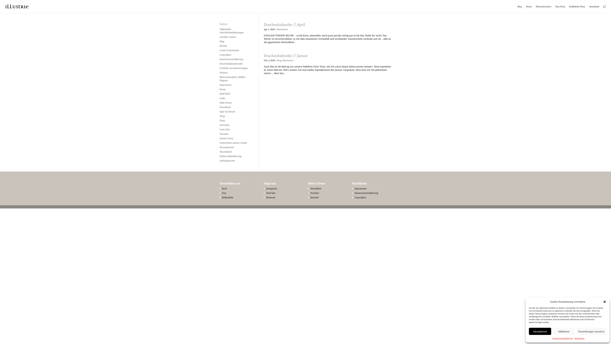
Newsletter (594, 6)
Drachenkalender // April (284, 24)
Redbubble (227, 197)
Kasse (222, 89)
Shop (222, 116)
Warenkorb (226, 151)
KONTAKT (225, 93)
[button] (604, 301)
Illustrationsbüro (543, 6)
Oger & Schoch (227, 111)
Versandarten (227, 147)
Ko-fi (224, 188)
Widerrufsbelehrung (231, 156)
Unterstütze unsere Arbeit (233, 142)
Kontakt (314, 197)
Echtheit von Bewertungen (234, 68)
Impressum (579, 338)
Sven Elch (225, 129)
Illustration (282, 29)
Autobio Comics (228, 36)
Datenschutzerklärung (562, 338)
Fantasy (224, 72)
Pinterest (270, 197)
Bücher (223, 45)
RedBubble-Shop (577, 6)
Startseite (224, 124)
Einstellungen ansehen (591, 331)
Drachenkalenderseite (231, 63)
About (529, 6)
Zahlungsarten (227, 160)
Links (222, 98)
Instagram (271, 188)
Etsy (224, 192)
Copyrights (225, 54)
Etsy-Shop (560, 6)
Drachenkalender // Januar (286, 55)
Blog (520, 6)
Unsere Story (226, 138)
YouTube (270, 192)
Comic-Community (229, 50)
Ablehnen (563, 331)
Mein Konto (226, 102)
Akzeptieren (540, 331)
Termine (224, 133)
